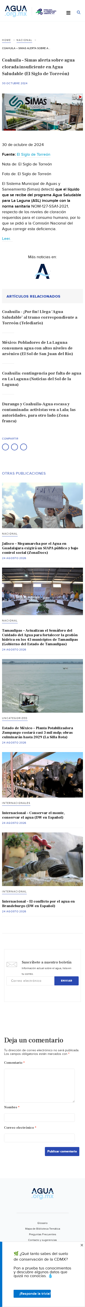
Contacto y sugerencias (42, 1240)
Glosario (42, 1223)
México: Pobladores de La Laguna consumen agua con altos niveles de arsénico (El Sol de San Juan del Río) (37, 348)
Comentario (14, 1063)
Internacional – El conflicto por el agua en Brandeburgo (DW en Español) (38, 903)
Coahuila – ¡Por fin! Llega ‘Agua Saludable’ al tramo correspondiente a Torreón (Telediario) (39, 317)
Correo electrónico (20, 1127)
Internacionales (16, 803)
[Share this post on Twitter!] (14, 447)
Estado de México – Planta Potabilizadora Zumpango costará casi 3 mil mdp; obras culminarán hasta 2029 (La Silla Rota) (37, 732)
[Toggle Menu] (68, 13)
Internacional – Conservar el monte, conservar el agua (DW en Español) (33, 815)
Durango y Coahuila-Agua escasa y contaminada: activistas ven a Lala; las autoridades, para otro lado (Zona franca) (39, 412)
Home (6, 40)
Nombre (11, 1107)
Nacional (24, 40)
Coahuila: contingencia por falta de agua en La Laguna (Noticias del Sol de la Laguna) (41, 379)
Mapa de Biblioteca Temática (42, 1228)
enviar (66, 980)
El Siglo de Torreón (33, 154)
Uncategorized (15, 718)
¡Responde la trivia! (35, 1294)
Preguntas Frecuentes (42, 1234)
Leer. (7, 238)
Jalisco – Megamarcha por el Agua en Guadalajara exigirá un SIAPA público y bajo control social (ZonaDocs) (40, 548)
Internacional (14, 891)
